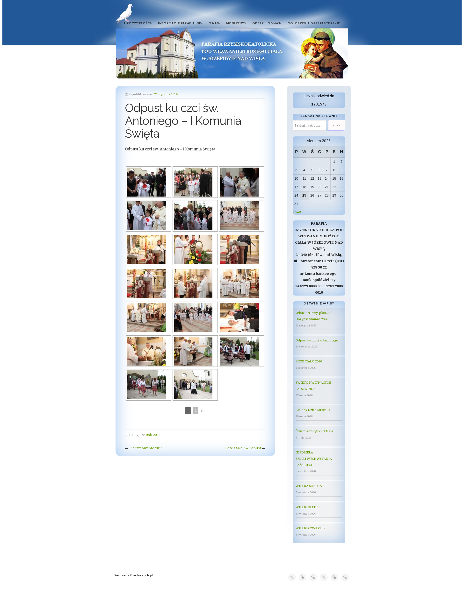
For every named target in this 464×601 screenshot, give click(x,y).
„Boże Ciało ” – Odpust (242, 448)
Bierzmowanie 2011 (146, 448)
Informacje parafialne (179, 23)
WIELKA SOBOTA (309, 486)
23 (341, 187)
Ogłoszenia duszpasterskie (314, 23)
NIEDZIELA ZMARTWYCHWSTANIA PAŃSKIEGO (314, 458)
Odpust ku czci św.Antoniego (317, 340)
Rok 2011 (153, 434)
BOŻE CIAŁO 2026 (309, 361)
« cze (297, 211)
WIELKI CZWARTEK (311, 528)
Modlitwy (235, 23)
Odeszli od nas (266, 23)
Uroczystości (137, 23)
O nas (214, 23)
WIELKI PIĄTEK (308, 507)
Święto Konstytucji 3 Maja (314, 431)
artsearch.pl (143, 575)
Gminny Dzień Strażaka (313, 410)
